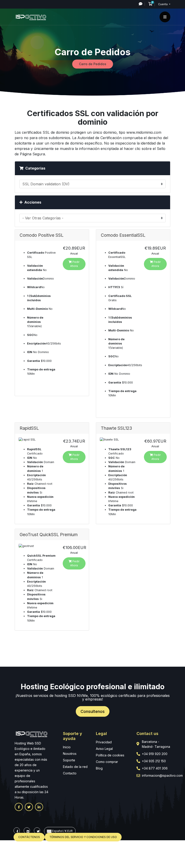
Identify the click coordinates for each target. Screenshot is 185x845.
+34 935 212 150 (154, 761)
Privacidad (104, 742)
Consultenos (93, 711)
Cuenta (163, 4)
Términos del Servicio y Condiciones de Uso (83, 837)
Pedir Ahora (74, 264)
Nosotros (69, 753)
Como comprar (107, 762)
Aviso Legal (104, 749)
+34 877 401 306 (155, 768)
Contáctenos (29, 837)
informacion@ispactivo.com (162, 775)
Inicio (67, 747)
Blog (99, 768)
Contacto (69, 773)
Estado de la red (75, 767)
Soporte (69, 760)
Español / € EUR (62, 831)
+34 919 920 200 (154, 754)
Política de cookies (110, 755)
